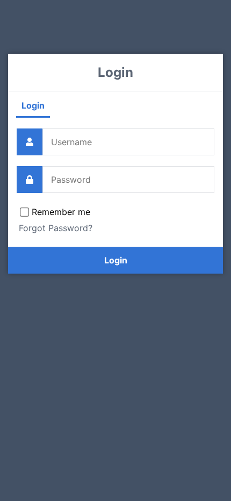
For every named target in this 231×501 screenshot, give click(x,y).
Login (33, 105)
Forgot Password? (55, 228)
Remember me (61, 211)
